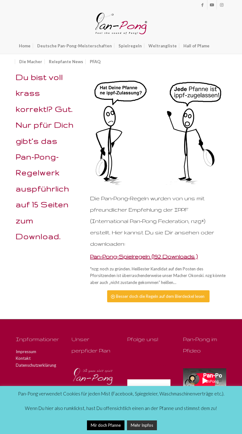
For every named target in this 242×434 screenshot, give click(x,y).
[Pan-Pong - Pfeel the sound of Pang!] (121, 23)
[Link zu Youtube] (211, 4)
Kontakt (23, 358)
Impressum (26, 351)
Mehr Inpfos (142, 425)
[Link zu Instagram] (221, 4)
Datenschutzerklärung (36, 365)
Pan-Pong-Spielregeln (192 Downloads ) (144, 256)
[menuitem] (25, 46)
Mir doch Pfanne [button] (106, 425)
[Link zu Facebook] (202, 4)
